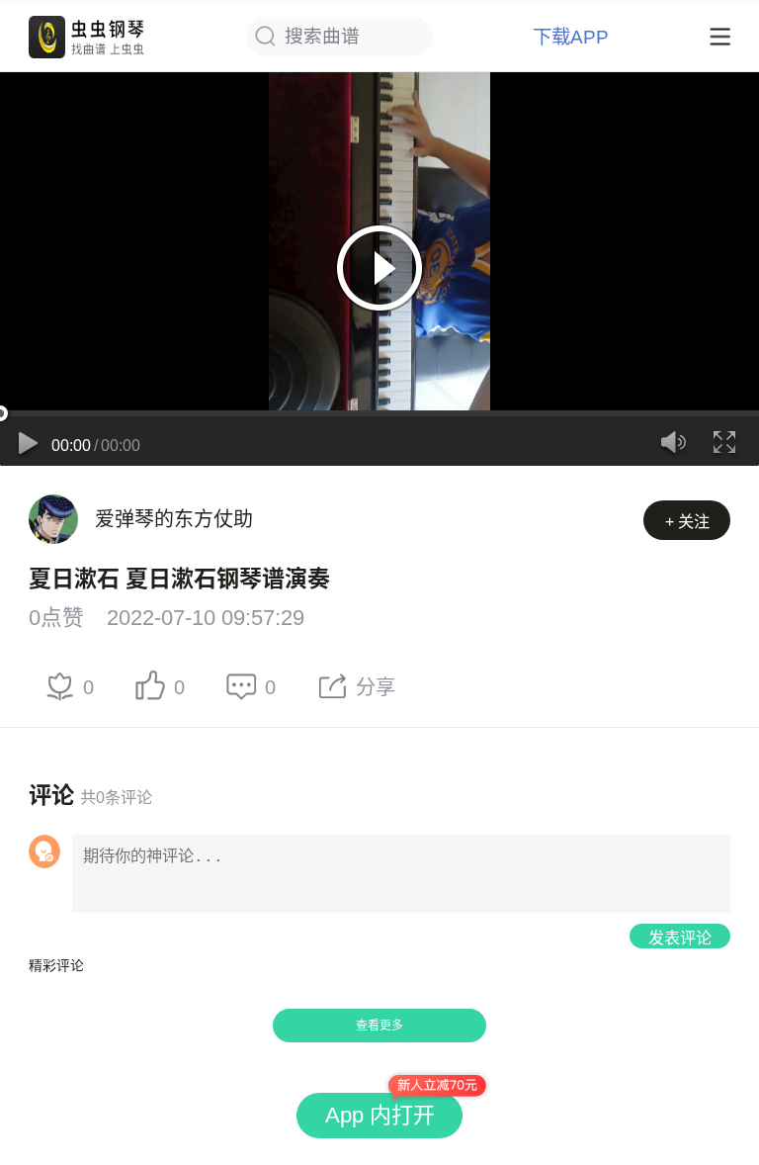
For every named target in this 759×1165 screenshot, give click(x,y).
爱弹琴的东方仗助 (174, 519)
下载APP (571, 37)
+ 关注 (687, 521)
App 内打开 (380, 1115)
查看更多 (379, 1025)
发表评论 (680, 937)
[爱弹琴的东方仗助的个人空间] (53, 519)
